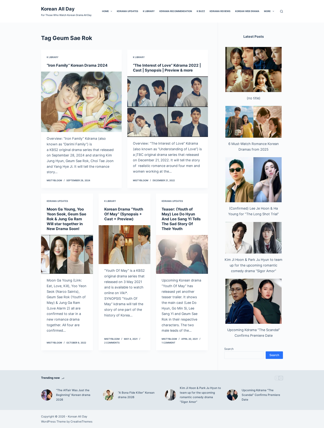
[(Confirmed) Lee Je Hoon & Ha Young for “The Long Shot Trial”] (253, 179)
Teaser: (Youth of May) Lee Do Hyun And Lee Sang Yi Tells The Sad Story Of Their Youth (181, 219)
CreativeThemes (81, 421)
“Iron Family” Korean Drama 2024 (77, 65)
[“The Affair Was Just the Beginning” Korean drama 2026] (46, 395)
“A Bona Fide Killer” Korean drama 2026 (136, 395)
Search (229, 349)
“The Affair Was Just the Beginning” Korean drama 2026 (73, 394)
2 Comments (112, 342)
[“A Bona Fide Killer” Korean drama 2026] (108, 395)
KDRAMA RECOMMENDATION (175, 11)
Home (105, 11)
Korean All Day (58, 9)
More (267, 11)
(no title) (253, 98)
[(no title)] (253, 69)
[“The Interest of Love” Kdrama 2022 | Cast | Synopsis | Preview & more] (167, 106)
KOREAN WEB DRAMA (247, 11)
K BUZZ (201, 11)
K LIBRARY (149, 11)
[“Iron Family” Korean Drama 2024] (81, 102)
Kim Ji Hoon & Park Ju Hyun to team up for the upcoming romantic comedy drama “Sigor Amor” (253, 265)
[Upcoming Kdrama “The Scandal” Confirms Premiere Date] (253, 301)
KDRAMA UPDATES (127, 11)
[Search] (281, 11)
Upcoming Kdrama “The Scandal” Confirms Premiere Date (261, 394)
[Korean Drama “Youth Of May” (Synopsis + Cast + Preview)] (125, 244)
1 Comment (168, 342)
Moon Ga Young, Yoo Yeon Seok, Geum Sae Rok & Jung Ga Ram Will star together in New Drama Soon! (66, 219)
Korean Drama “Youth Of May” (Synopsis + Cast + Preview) (123, 214)
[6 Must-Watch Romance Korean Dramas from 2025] (253, 122)
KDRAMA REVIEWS (220, 11)
